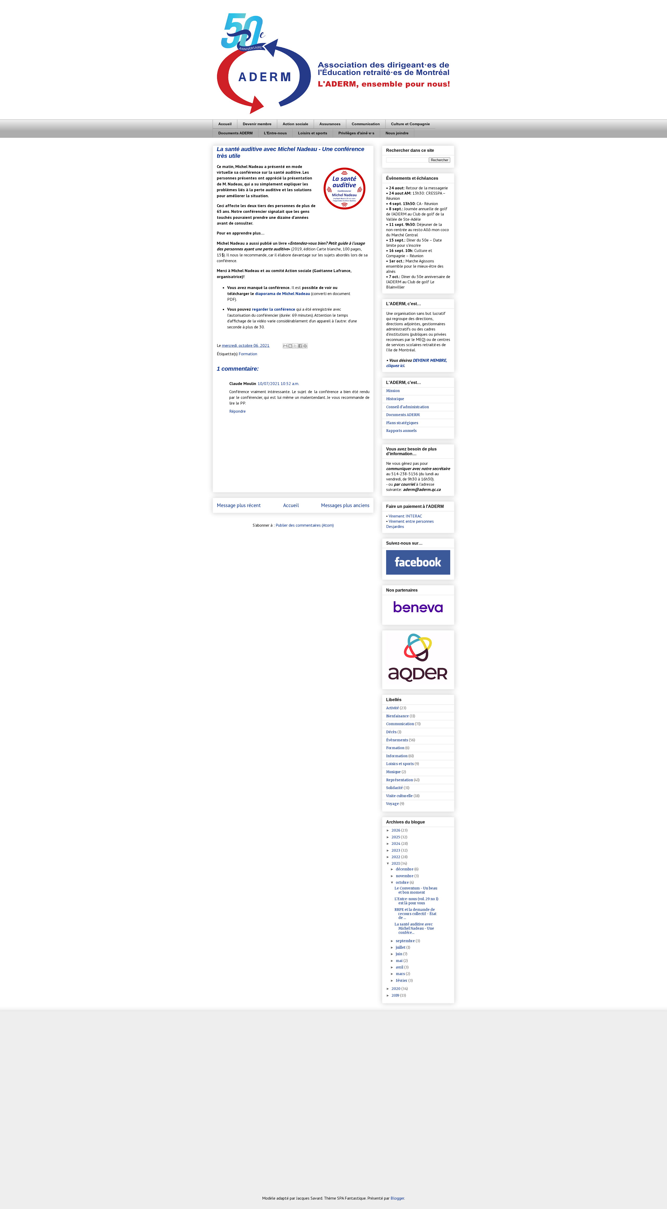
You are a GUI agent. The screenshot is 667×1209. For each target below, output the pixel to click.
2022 (396, 857)
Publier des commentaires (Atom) (305, 525)
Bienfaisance (397, 716)
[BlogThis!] (290, 345)
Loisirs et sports (312, 133)
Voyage (392, 804)
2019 (396, 995)
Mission (393, 391)
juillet (401, 947)
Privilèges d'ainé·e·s (356, 133)
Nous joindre (397, 133)
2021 (396, 863)
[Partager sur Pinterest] (305, 345)
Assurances (330, 124)
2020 (396, 989)
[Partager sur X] (295, 345)
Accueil (225, 124)
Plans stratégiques (402, 423)
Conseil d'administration (407, 407)
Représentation (399, 780)
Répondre (237, 411)
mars (401, 974)
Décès (391, 732)
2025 (396, 837)
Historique (395, 399)
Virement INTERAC (405, 516)
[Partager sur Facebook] (300, 345)
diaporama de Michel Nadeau (282, 293)
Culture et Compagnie (410, 124)
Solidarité (394, 788)
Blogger (397, 1198)
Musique (393, 772)
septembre (406, 941)
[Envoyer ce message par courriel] (285, 345)
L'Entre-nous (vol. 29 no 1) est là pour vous (416, 901)
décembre (405, 869)
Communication (366, 124)
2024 (396, 843)
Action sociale (295, 124)
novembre (405, 876)
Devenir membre (257, 124)
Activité (392, 708)
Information (396, 756)
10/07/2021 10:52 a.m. (278, 383)
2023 (396, 850)
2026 (396, 830)
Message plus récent (239, 505)
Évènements (397, 740)
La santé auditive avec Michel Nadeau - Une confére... (414, 928)
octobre (403, 882)
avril (400, 967)
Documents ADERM (235, 133)
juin (399, 954)
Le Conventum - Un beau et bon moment (415, 890)
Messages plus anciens (345, 505)
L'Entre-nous (275, 133)
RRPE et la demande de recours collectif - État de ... (415, 913)
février (402, 980)
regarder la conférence (273, 309)
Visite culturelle (399, 796)
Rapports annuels (401, 431)
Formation (248, 353)
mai (399, 961)
